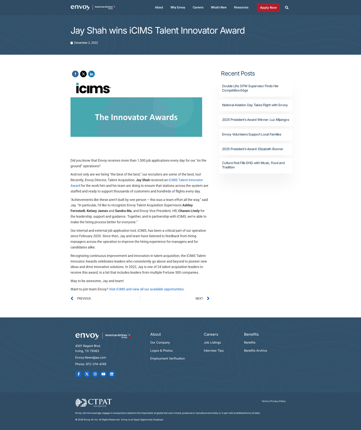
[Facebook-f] (78, 374)
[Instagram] (95, 374)
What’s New (219, 7)
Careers (198, 7)
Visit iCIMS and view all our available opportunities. (147, 289)
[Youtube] (103, 374)
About (159, 7)
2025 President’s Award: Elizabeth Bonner (252, 149)
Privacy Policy (278, 401)
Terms (265, 401)
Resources (241, 7)
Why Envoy (178, 7)
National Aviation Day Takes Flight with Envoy (255, 105)
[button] (287, 8)
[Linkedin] (111, 374)
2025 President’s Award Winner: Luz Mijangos (255, 120)
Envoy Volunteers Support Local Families (251, 134)
